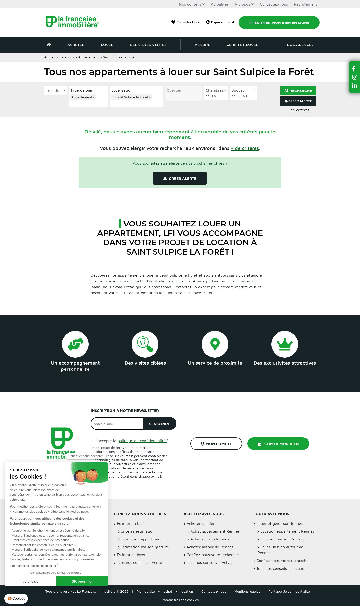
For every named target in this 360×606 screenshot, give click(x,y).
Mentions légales (247, 591)
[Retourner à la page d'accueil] (75, 22)
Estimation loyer (131, 554)
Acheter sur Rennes (204, 523)
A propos (242, 4)
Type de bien (81, 90)
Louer (107, 44)
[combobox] (88, 100)
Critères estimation (138, 531)
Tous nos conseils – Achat (209, 562)
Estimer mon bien (280, 443)
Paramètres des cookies (180, 600)
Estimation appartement (142, 539)
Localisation (121, 90)
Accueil (49, 57)
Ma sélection (187, 22)
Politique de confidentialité (289, 591)
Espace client (222, 22)
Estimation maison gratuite (145, 547)
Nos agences (300, 44)
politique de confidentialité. (142, 440)
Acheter (75, 44)
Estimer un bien (131, 523)
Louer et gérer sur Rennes (279, 523)
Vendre (202, 44)
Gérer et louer (243, 44)
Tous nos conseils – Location (281, 568)
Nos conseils (190, 4)
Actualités (219, 4)
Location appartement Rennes (287, 531)
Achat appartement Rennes (215, 531)
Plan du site (146, 591)
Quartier (174, 90)
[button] (245, 148)
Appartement (88, 57)
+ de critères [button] (298, 110)
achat (167, 591)
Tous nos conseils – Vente (139, 562)
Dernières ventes (148, 44)
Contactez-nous (274, 4)
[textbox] (89, 102)
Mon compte (219, 443)
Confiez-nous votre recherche (213, 554)
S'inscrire (159, 423)
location (187, 591)
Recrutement (305, 4)
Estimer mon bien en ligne (281, 22)
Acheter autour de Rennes (210, 547)
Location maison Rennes (282, 539)
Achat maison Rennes (210, 539)
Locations (66, 57)
